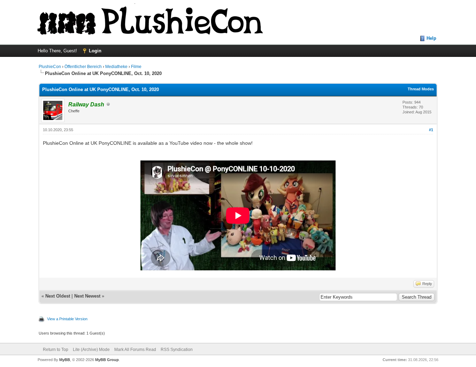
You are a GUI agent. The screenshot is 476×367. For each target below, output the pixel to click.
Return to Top (55, 349)
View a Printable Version (67, 319)
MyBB (64, 360)
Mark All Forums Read (135, 349)
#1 (431, 130)
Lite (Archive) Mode (91, 349)
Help (431, 38)
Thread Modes (421, 89)
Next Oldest (57, 296)
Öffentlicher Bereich (83, 66)
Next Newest (87, 296)
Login (95, 50)
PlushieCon (50, 66)
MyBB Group (107, 360)
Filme (136, 66)
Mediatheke (116, 66)
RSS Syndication (177, 349)
